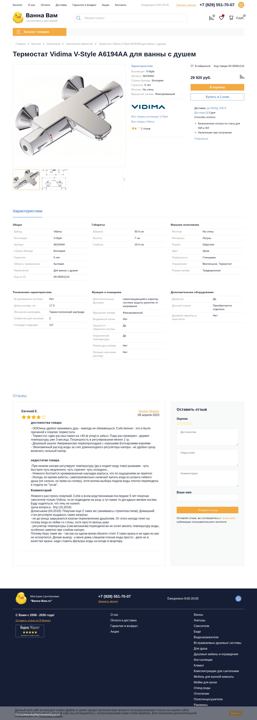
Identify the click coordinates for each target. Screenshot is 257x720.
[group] (69, 115)
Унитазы (199, 620)
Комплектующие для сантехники (216, 671)
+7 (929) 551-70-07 (217, 4)
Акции (105, 4)
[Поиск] (78, 18)
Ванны (198, 614)
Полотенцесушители (208, 699)
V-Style (150, 71)
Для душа (200, 648)
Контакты (120, 4)
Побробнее (201, 138)
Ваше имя (184, 492)
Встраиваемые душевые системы (217, 642)
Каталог (17, 4)
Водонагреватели (206, 637)
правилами (228, 518)
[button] (124, 179)
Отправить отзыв (207, 510)
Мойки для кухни (205, 682)
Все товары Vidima (142, 121)
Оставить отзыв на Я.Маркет (33, 620)
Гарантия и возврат (84, 4)
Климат (199, 665)
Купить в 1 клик (217, 96)
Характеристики (142, 65)
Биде (197, 631)
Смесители (201, 626)
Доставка (61, 4)
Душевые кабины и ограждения (216, 654)
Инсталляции (203, 659)
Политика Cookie (50, 716)
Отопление (201, 693)
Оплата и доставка (123, 620)
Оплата (45, 4)
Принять (235, 713)
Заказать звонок (186, 4)
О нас (31, 4)
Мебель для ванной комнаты (214, 676)
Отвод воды (202, 688)
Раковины (201, 704)
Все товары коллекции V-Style (149, 116)
